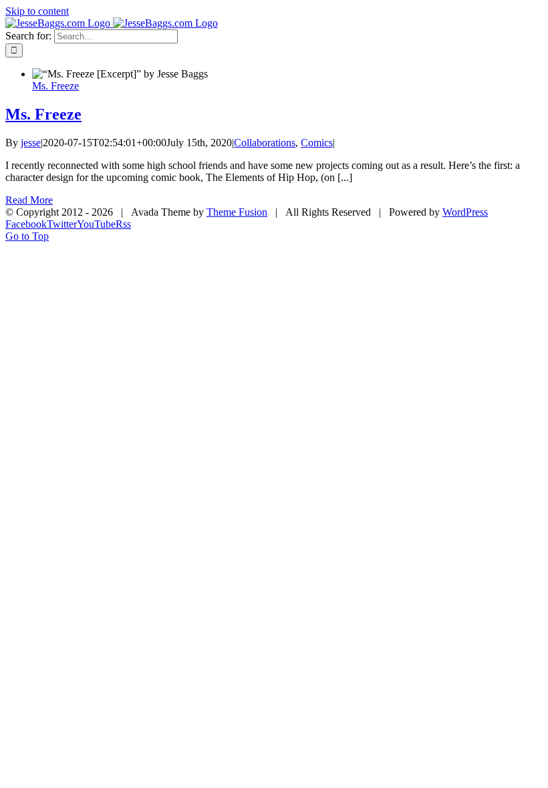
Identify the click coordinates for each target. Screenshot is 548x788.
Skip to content (37, 11)
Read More (29, 200)
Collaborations (264, 142)
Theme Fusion (237, 212)
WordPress (465, 212)
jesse (31, 142)
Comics (317, 142)
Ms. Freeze (55, 85)
